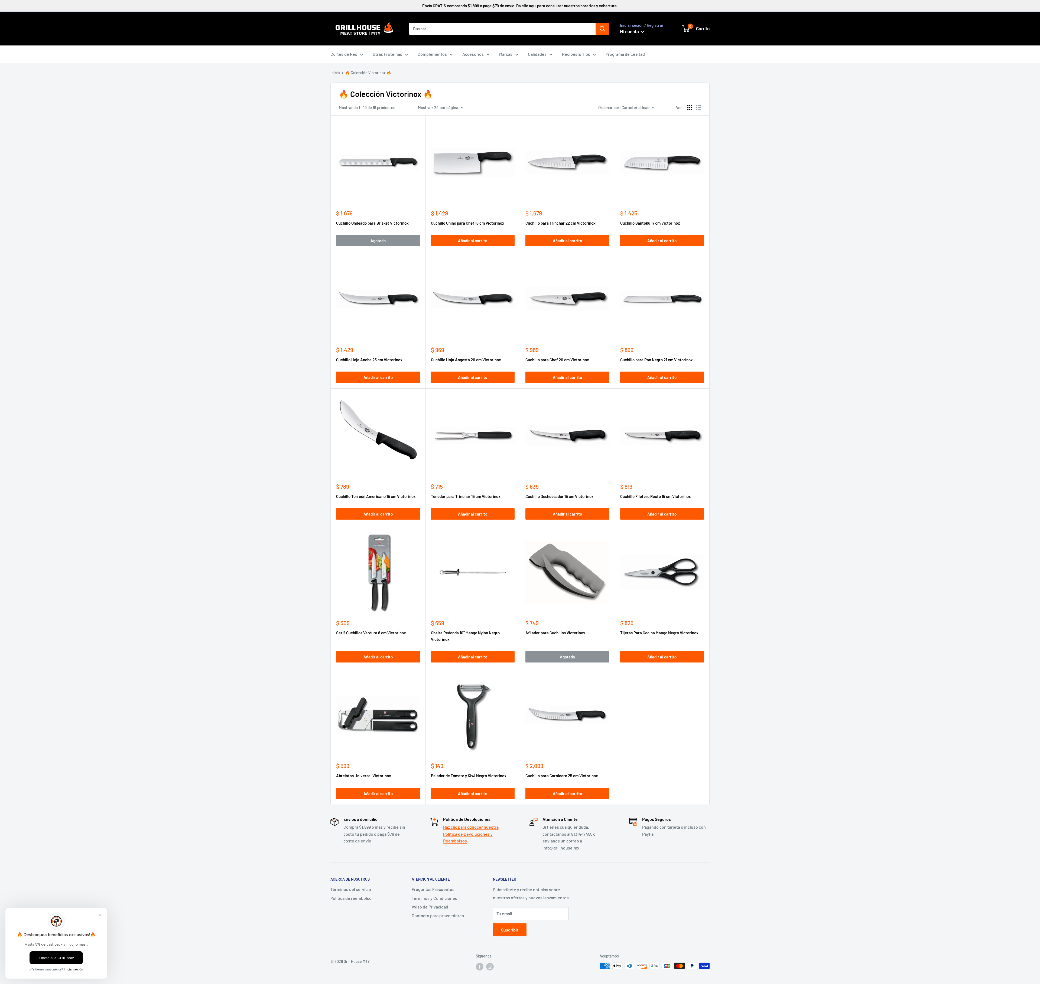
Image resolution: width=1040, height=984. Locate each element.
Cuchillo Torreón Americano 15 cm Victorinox (376, 496)
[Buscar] (602, 29)
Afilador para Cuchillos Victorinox (555, 632)
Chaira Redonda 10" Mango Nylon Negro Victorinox (465, 635)
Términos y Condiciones (434, 898)
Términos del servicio (350, 889)
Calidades (537, 54)
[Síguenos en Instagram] (490, 966)
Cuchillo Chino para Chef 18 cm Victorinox (467, 223)
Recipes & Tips (576, 54)
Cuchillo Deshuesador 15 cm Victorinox (559, 496)
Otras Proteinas (387, 54)
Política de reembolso (351, 898)
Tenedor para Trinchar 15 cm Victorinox (465, 496)
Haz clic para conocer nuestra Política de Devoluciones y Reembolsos (471, 833)
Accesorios (473, 54)
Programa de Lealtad (625, 54)
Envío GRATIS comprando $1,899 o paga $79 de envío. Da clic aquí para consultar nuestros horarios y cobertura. (520, 5)
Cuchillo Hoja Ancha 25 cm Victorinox (369, 359)
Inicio (335, 72)
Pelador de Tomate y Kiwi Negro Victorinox (468, 775)
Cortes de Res (343, 54)
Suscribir (509, 929)
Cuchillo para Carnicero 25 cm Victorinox (561, 775)
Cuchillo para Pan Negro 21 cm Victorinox (656, 359)
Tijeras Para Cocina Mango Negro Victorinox (659, 632)
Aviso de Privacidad (430, 906)
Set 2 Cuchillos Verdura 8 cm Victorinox (371, 632)
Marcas (505, 54)
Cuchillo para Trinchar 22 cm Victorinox (560, 223)
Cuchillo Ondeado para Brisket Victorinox (372, 223)
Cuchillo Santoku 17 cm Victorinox (650, 223)
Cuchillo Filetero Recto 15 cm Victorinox (655, 496)
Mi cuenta (630, 31)
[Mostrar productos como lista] (698, 107)
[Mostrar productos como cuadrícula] (689, 107)
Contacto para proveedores (438, 915)
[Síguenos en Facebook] (479, 966)
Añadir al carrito (472, 240)
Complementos (432, 54)
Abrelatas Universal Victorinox (363, 775)
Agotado (378, 240)
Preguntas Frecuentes (433, 889)
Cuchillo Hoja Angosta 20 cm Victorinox (466, 359)
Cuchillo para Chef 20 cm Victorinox (557, 359)
